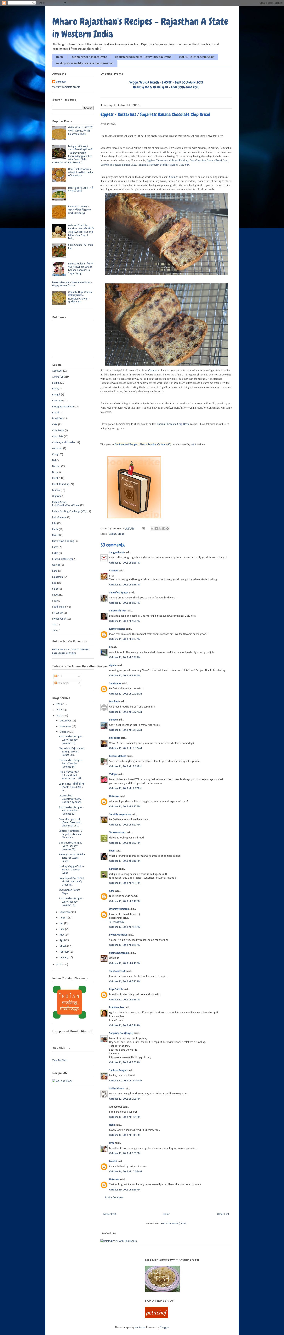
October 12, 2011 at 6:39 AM (124, 999)
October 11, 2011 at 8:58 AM (124, 621)
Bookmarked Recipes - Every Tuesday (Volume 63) (71, 811)
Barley (55, 388)
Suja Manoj (115, 683)
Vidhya (113, 774)
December (66, 720)
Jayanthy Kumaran (119, 909)
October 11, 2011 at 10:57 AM (125, 748)
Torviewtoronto (117, 832)
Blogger (164, 1327)
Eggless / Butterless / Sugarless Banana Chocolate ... (70, 834)
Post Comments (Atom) (173, 1223)
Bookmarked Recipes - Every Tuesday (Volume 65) (71, 740)
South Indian (59, 606)
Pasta (55, 547)
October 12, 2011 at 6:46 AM (124, 1025)
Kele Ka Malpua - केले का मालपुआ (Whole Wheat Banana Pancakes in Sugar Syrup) (81, 268)
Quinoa (56, 565)
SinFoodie (114, 738)
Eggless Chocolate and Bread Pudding (167, 160)
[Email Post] (143, 528)
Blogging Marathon (63, 406)
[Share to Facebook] (164, 528)
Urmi (111, 1143)
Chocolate (57, 436)
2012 (59, 710)
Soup (55, 600)
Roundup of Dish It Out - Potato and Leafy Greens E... (71, 881)
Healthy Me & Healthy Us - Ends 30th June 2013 (166, 87)
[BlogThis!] (156, 528)
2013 (59, 704)
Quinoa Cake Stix (179, 164)
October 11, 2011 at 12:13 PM (125, 766)
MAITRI (56, 535)
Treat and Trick (117, 971)
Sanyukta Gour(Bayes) (121, 1033)
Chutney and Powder (63, 442)
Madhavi (114, 701)
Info (54, 523)
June (62, 929)
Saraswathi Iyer (117, 610)
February (65, 951)
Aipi (193, 444)
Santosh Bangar (118, 1070)
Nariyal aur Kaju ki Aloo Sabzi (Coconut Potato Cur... (71, 752)
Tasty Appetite (116, 921)
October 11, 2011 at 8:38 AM (124, 584)
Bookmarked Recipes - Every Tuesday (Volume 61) (71, 902)
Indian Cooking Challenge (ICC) (69, 511)
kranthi (113, 1161)
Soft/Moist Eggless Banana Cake (118, 164)
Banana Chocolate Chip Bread (173, 424)
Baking (112, 534)
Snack (55, 594)
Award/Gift (58, 376)
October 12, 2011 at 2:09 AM (124, 927)
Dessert (56, 466)
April (62, 940)
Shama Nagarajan (119, 953)
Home (60, 57)
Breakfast (57, 418)
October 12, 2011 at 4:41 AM (124, 963)
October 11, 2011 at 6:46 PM (124, 861)
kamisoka (140, 1327)
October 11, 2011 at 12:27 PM (125, 788)
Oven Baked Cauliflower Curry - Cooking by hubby (70, 799)
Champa (173, 177)
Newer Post (109, 1214)
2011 (59, 715)
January (64, 957)
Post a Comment (114, 1197)
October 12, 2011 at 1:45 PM (124, 1135)
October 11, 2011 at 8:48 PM (124, 901)
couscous (57, 448)
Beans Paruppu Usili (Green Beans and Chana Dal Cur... (70, 822)
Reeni (112, 850)
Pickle (55, 553)
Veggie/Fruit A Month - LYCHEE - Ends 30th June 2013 (166, 82)
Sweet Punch (59, 618)
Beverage (57, 400)
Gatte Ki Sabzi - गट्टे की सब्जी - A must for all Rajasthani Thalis (80, 131)
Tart (54, 624)
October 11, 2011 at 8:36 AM (124, 562)
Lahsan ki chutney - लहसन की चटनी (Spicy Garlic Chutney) (79, 210)
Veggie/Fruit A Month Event (89, 57)
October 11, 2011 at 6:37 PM (124, 843)
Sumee (113, 719)
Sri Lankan (57, 612)
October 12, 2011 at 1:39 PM (124, 1117)
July (62, 923)
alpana (112, 665)
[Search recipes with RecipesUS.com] (62, 1081)
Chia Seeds (58, 430)
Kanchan (113, 869)
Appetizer (57, 370)
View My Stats (59, 1060)
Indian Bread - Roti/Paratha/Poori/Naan (66, 504)
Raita (55, 571)
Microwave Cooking (63, 541)
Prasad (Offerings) (62, 559)
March (63, 946)
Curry (55, 454)
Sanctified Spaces (118, 592)
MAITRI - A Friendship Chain (196, 57)
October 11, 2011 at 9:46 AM (124, 675)
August (64, 917)
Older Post (223, 1214)
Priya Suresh (116, 989)
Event (55, 478)
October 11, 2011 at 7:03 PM (124, 883)
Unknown (114, 796)
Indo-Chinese (59, 517)
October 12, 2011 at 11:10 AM (125, 1080)
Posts (60, 676)
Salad (55, 589)
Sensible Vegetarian (120, 814)
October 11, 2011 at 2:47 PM (124, 806)
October (64, 732)
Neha (112, 1124)
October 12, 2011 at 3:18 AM (124, 945)
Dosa (55, 472)
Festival (56, 490)
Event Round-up (60, 484)
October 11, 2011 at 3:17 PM (124, 824)
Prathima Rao (116, 1007)
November (66, 726)
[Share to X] (160, 528)
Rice (54, 583)
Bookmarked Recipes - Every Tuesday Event (143, 57)
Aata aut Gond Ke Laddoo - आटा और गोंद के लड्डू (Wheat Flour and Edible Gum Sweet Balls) (81, 232)
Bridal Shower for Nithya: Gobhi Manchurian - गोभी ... (71, 775)
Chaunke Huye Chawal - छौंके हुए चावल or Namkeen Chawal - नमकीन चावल (81, 297)
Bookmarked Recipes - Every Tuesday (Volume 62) (143, 444)
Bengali (56, 394)
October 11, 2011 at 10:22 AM (125, 693)
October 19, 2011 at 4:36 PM (124, 1189)
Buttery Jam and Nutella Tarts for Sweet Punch (72, 858)
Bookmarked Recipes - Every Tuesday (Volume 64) (71, 763)
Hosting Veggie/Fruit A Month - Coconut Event (71, 870)
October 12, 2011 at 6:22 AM (124, 981)
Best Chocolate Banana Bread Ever (209, 160)
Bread (121, 534)
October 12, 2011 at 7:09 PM (124, 1153)
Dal (54, 460)
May (62, 934)
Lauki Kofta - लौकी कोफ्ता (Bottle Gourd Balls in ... (71, 787)
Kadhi (55, 529)
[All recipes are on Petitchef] (156, 1317)
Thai (54, 630)
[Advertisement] (93, 1263)
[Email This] (153, 528)
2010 (59, 964)
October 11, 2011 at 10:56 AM (125, 730)
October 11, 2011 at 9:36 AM (124, 657)
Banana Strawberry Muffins (153, 164)
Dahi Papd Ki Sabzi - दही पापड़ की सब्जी (81, 190)
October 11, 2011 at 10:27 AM (125, 712)
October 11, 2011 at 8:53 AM (124, 603)
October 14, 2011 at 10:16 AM (125, 1171)
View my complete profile (66, 87)
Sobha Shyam (116, 1088)
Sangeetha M (116, 552)
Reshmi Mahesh (117, 756)
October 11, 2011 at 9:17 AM (124, 639)
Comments (63, 683)
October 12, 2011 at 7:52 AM (124, 1062)
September (66, 912)
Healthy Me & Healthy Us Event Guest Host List (84, 63)
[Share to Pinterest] (167, 528)
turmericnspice (117, 628)
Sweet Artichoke (118, 934)
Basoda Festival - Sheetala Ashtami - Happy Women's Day (72, 284)
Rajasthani (57, 577)
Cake (55, 424)
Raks (111, 890)
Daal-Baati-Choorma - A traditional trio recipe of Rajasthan (81, 172)
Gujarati (56, 496)
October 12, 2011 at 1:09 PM (124, 1098)
